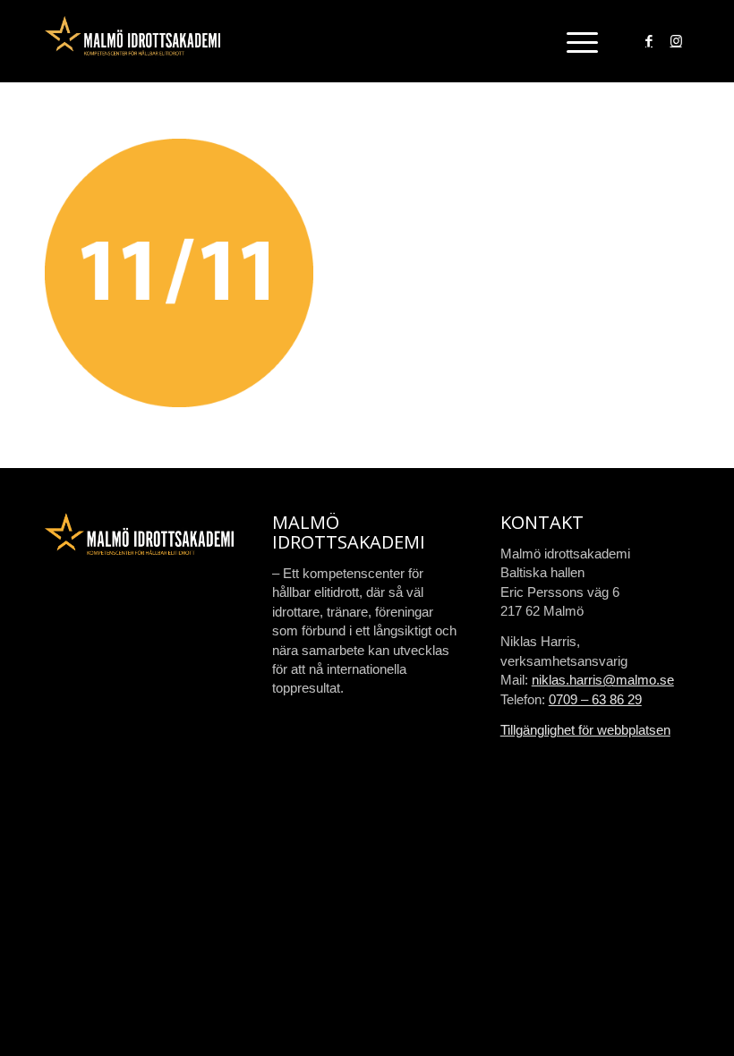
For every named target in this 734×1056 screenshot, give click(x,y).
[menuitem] (573, 41)
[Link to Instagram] (675, 41)
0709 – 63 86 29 (595, 699)
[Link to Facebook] (649, 41)
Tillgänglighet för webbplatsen (585, 729)
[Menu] (573, 41)
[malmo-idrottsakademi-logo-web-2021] (132, 41)
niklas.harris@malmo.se (603, 679)
